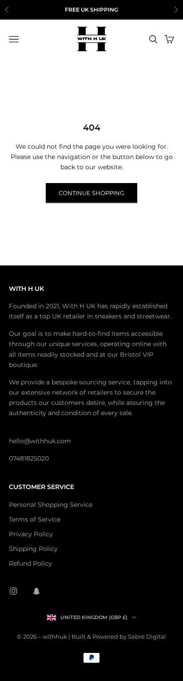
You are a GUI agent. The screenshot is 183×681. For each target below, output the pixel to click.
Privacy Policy (31, 534)
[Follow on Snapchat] (36, 591)
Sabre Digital (147, 636)
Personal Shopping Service (50, 505)
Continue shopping (91, 192)
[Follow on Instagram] (13, 591)
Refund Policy (30, 563)
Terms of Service (34, 519)
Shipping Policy (33, 549)
